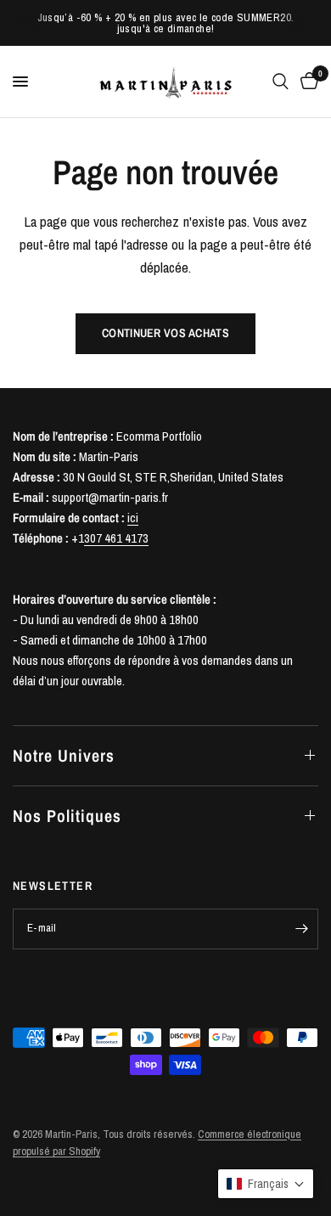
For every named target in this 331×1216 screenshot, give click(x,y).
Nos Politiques (67, 815)
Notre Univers (64, 755)
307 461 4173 (116, 538)
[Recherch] (280, 81)
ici (132, 517)
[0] (306, 81)
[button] (265, 1183)
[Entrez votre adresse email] (301, 929)
